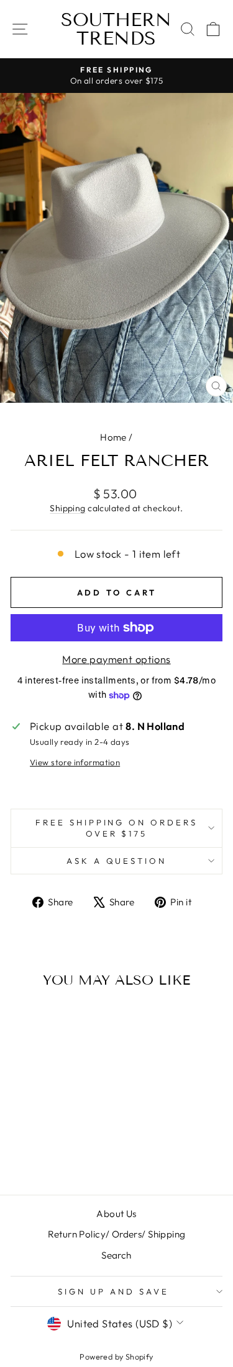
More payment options (116, 659)
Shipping (67, 508)
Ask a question (116, 861)
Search (116, 1255)
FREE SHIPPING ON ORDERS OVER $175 (116, 828)
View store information (75, 762)
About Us (116, 1214)
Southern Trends (116, 29)
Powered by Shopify (116, 1356)
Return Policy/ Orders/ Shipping (117, 1234)
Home (113, 437)
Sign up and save (113, 1291)
